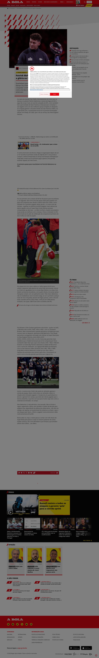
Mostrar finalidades (44, 94)
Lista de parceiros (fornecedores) (36, 89)
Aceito (54, 94)
